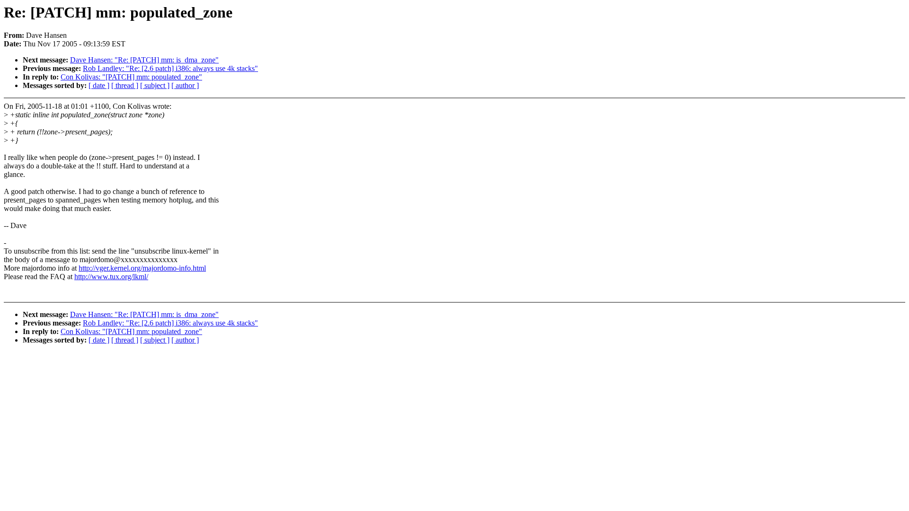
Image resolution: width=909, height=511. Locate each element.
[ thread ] (124, 85)
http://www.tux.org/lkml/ (111, 277)
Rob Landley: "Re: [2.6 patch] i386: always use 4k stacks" (170, 68)
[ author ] (185, 85)
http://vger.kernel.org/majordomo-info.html (142, 268)
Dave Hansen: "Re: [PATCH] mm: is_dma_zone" (144, 60)
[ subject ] (154, 85)
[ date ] (99, 85)
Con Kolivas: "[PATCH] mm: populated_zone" (131, 77)
